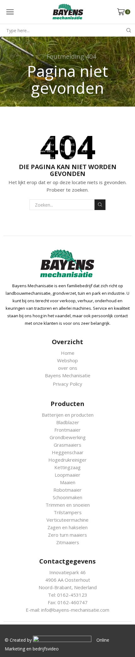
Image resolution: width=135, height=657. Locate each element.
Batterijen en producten (68, 415)
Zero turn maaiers (67, 535)
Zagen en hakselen (67, 527)
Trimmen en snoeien (68, 505)
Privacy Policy (67, 384)
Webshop (67, 360)
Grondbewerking (68, 437)
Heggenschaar (68, 452)
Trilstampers (68, 512)
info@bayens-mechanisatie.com (75, 610)
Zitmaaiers (67, 542)
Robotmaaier (67, 490)
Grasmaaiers (67, 445)
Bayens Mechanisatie (67, 375)
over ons (67, 368)
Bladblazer (67, 422)
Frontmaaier (67, 430)
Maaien (67, 482)
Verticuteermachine (67, 520)
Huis (39, 59)
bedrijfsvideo (46, 649)
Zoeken (99, 204)
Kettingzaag (67, 467)
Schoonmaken (67, 497)
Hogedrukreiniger (67, 460)
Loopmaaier (67, 475)
